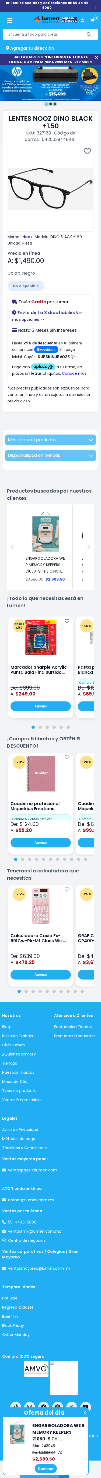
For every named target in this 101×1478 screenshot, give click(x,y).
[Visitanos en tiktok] (15, 1407)
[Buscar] (89, 34)
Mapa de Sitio (14, 1081)
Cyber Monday (16, 1334)
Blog (6, 1026)
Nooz (27, 236)
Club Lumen (13, 1045)
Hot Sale (10, 1298)
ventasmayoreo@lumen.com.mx (39, 1268)
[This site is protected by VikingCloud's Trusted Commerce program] (64, 1378)
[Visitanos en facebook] (43, 1407)
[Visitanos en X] (71, 1407)
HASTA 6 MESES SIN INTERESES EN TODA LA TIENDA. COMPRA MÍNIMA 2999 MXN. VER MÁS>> (51, 59)
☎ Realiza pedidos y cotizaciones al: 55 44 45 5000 (47, 5)
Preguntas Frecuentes (75, 1036)
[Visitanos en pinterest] (57, 1407)
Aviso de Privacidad (20, 1129)
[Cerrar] (96, 57)
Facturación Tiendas (73, 1026)
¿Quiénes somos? (19, 1054)
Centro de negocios (27, 1240)
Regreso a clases (18, 1307)
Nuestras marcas (18, 1072)
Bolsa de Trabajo (17, 1036)
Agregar (40, 706)
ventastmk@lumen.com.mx (34, 1231)
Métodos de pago (18, 1138)
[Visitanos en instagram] (29, 1407)
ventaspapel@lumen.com (32, 1170)
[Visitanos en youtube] (85, 1407)
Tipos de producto (19, 1090)
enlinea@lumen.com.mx (31, 1200)
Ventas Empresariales (22, 1099)
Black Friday (13, 1325)
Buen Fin (10, 1316)
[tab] (33, 727)
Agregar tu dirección (31, 48)
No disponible (26, 286)
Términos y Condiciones (25, 1148)
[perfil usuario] (82, 21)
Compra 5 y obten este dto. (32, 819)
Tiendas (9, 1063)
